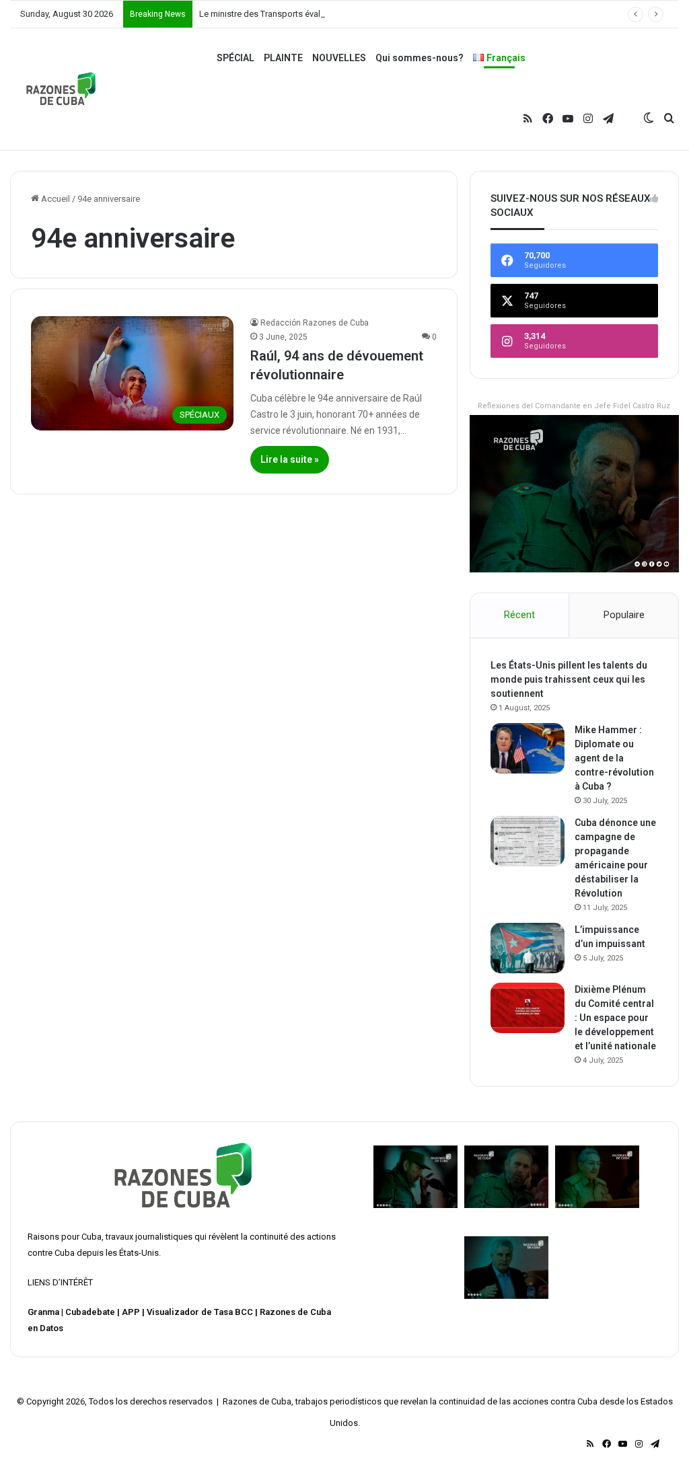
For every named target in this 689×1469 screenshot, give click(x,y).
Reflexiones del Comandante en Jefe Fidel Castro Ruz (574, 406)
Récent (519, 615)
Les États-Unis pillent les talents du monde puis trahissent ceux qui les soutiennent (569, 679)
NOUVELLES (339, 57)
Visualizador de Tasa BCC (200, 1312)
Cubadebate (90, 1312)
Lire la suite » (289, 459)
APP (131, 1312)
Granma (43, 1312)
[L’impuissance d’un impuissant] (528, 948)
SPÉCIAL (235, 57)
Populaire (624, 615)
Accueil (54, 199)
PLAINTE (283, 57)
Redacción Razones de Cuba (314, 323)
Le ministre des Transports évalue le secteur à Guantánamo (313, 14)
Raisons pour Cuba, (66, 1237)
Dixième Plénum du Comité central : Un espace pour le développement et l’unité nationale (615, 1017)
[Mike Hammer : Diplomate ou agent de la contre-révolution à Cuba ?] (528, 748)
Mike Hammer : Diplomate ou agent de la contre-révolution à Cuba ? (614, 758)
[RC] (61, 89)
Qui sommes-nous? (419, 57)
